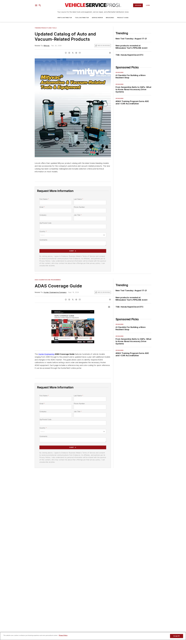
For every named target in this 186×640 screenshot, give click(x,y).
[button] (36, 5)
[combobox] (72, 235)
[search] (39, 5)
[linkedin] (69, 53)
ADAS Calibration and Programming (48, 280)
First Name (44, 199)
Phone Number (79, 207)
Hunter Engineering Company (55, 292)
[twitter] (73, 53)
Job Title (78, 215)
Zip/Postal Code (45, 223)
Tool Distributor (82, 17)
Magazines (110, 17)
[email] (80, 53)
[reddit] (76, 53)
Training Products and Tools (45, 28)
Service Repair (97, 17)
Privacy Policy (63, 635)
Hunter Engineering (46, 354)
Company (42, 215)
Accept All (176, 636)
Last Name (78, 199)
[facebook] (66, 53)
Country (43, 231)
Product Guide (123, 17)
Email (42, 207)
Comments (43, 240)
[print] (110, 53)
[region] (93, 636)
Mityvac (47, 46)
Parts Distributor (65, 17)
